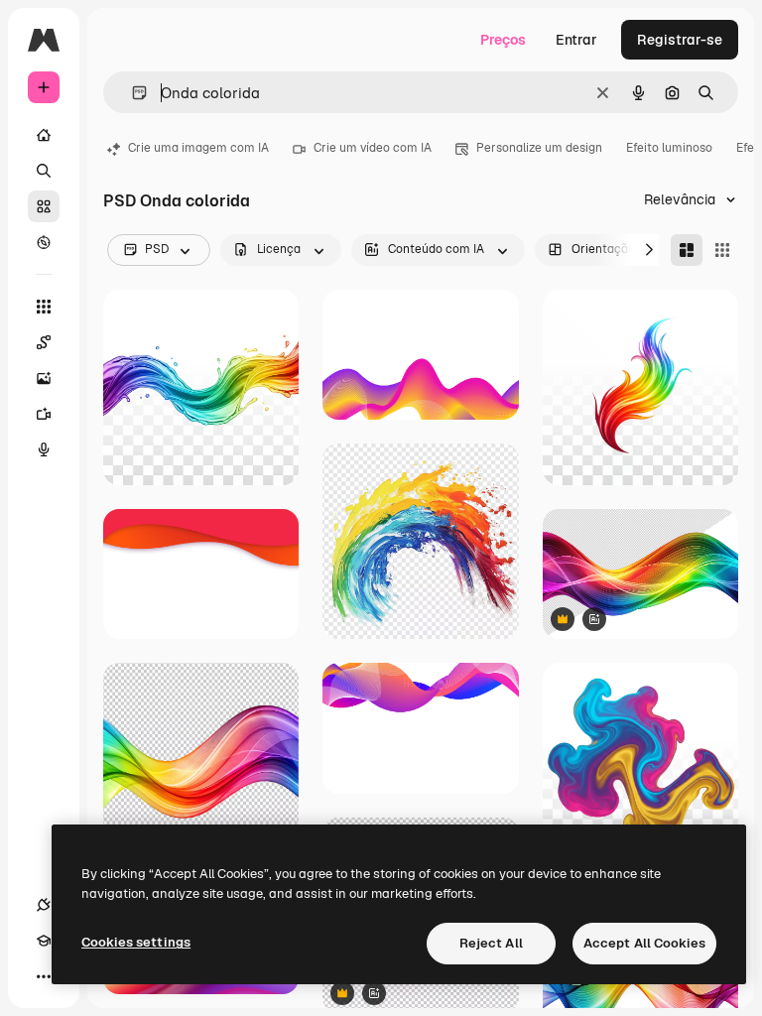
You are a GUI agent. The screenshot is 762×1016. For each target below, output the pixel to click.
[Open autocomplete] (131, 92)
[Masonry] (686, 250)
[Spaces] (44, 342)
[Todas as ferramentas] (44, 306)
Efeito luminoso (669, 148)
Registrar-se (679, 40)
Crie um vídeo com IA (373, 148)
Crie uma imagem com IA (198, 148)
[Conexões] (44, 905)
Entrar (576, 40)
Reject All (491, 943)
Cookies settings (135, 942)
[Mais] (44, 976)
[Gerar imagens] (44, 378)
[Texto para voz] (44, 449)
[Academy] (44, 940)
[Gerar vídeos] (44, 414)
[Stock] (44, 206)
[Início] (44, 135)
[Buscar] (44, 171)
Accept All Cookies (644, 943)
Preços (503, 40)
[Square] (722, 250)
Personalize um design (539, 148)
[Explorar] (44, 242)
